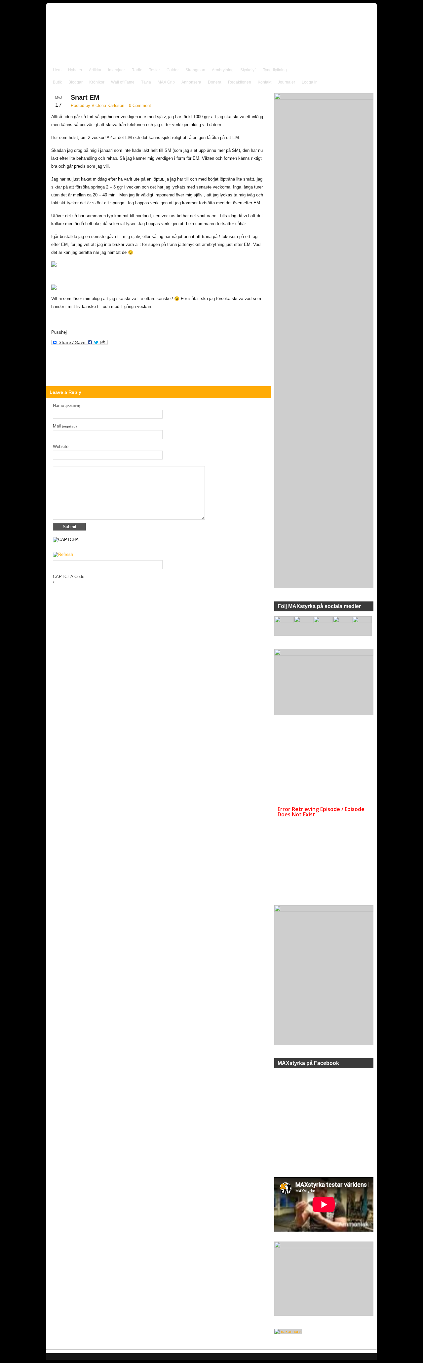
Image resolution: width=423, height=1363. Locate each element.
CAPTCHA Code (68, 576)
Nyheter (75, 70)
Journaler (286, 82)
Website (60, 446)
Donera (214, 82)
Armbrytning (223, 70)
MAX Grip (166, 82)
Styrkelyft (248, 70)
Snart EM (85, 97)
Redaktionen (239, 82)
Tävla (146, 82)
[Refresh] (63, 554)
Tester (154, 70)
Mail (65, 426)
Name (66, 405)
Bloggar (75, 82)
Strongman (195, 70)
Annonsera (191, 82)
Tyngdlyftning (275, 70)
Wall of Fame (123, 82)
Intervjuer (116, 70)
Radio (137, 70)
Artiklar (95, 70)
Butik (57, 82)
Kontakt (264, 82)
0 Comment (140, 105)
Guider (173, 70)
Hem (57, 70)
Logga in (310, 82)
